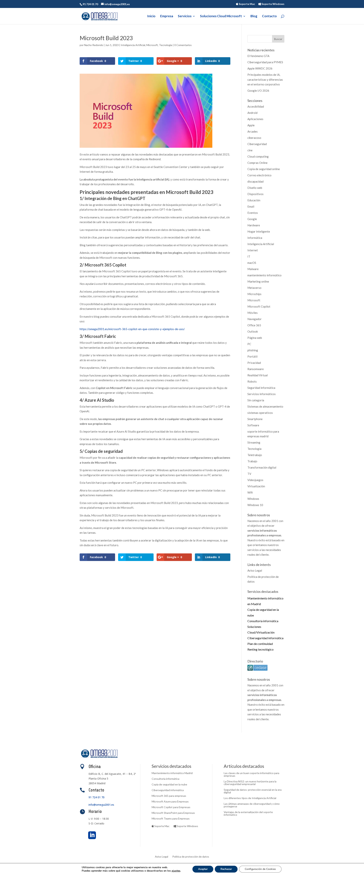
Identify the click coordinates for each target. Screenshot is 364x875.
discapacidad (255, 181)
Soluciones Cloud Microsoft (221, 16)
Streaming (253, 442)
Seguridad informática (261, 387)
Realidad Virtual (257, 375)
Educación (253, 200)
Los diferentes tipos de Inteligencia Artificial (250, 798)
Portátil (252, 356)
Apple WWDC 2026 (259, 68)
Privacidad (254, 362)
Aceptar (203, 869)
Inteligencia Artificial (133, 45)
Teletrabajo (254, 455)
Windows (253, 498)
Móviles (252, 312)
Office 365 (254, 325)
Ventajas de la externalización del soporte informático (248, 813)
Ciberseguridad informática (265, 638)
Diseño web (254, 187)
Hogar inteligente (258, 231)
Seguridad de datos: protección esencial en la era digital (253, 791)
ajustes (176, 871)
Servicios (184, 16)
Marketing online (258, 281)
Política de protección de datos (190, 856)
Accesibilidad (255, 106)
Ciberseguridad (257, 144)
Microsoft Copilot (258, 306)
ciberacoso (254, 137)
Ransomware (255, 369)
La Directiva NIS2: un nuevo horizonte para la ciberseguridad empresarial (250, 783)
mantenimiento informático (264, 275)
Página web (254, 337)
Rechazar (226, 869)
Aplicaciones (255, 119)
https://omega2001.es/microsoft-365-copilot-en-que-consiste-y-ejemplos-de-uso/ (132, 329)
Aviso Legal (254, 570)
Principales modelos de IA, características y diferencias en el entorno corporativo (265, 79)
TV (249, 473)
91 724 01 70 (96, 797)
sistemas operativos (260, 412)
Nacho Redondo (93, 45)
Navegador (254, 319)
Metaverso (254, 287)
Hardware (253, 225)
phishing (252, 350)
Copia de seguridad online (263, 169)
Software (253, 425)
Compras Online (257, 162)
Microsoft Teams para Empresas (171, 818)
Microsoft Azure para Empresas (170, 801)
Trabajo (252, 461)
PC (249, 344)
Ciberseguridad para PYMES (265, 62)
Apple (251, 125)
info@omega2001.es (101, 804)
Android (252, 112)
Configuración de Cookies (260, 869)
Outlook (252, 331)
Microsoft (152, 45)
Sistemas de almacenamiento (265, 406)
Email (250, 206)
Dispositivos (255, 194)
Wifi (250, 492)
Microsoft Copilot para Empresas (171, 807)
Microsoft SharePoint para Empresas (173, 813)
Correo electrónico (259, 175)
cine (250, 150)
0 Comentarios (183, 45)
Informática (254, 237)
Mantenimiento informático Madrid (172, 773)
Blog (253, 16)
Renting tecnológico (260, 649)
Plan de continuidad (260, 643)
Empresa (166, 16)
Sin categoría (255, 400)
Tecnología (165, 45)
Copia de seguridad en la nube (169, 784)
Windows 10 (255, 505)
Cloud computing (258, 156)
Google (252, 219)
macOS (251, 262)
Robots (252, 381)
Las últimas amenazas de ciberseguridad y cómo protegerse (252, 805)
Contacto (269, 16)
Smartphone (255, 419)
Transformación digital (261, 467)
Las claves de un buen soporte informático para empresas (251, 774)
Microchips (254, 294)
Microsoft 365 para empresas (169, 796)
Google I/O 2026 (258, 90)
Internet (252, 250)
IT (248, 256)
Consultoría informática (262, 621)
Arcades (252, 131)
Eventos (252, 212)
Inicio (151, 16)
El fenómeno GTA (258, 56)
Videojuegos (255, 480)
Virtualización (256, 486)
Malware (253, 269)
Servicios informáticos (261, 394)
